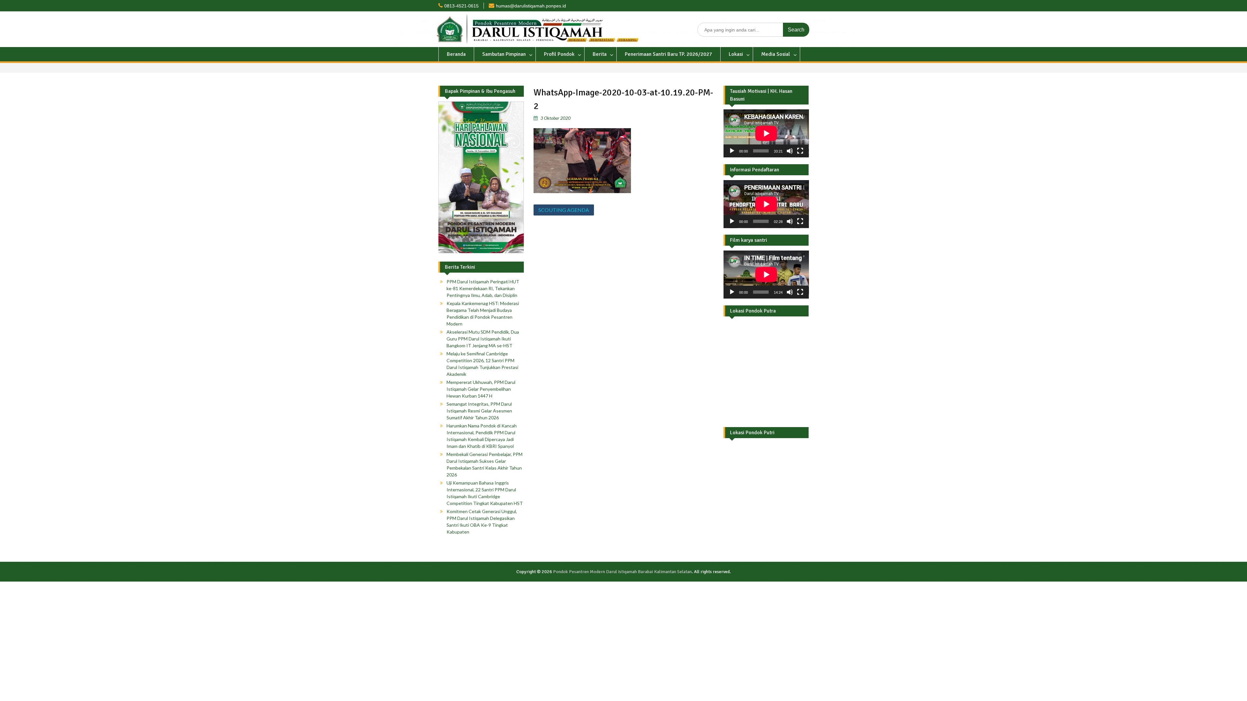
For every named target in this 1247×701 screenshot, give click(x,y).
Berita (600, 54)
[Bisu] (790, 151)
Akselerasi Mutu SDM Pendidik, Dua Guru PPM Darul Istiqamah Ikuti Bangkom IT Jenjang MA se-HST (483, 338)
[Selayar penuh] (800, 151)
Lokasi (736, 54)
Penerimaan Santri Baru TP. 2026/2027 (668, 54)
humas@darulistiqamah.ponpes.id (531, 5)
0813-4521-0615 (461, 5)
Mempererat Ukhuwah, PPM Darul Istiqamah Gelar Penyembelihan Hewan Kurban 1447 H (481, 389)
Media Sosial (775, 54)
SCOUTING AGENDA (563, 210)
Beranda (456, 54)
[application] (766, 133)
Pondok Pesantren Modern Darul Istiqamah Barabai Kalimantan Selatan (622, 571)
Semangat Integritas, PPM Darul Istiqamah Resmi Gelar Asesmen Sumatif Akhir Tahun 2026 (479, 410)
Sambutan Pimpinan (504, 54)
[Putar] (732, 151)
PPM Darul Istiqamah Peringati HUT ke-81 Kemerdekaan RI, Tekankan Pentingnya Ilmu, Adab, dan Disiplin (483, 288)
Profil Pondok (559, 54)
